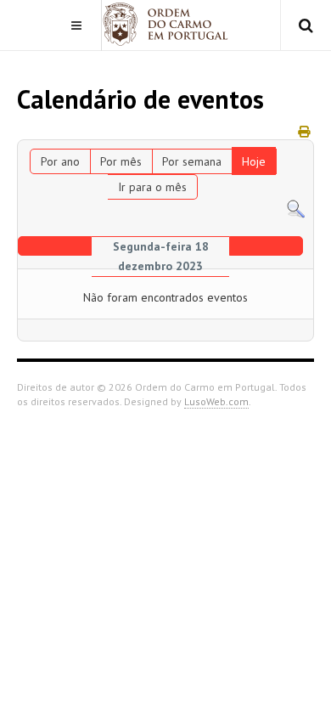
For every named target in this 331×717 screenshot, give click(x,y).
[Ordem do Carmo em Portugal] (165, 24)
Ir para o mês (152, 187)
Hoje (254, 161)
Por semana (192, 161)
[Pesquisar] (296, 208)
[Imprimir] (304, 131)
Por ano (60, 161)
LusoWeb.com (216, 401)
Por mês (121, 161)
